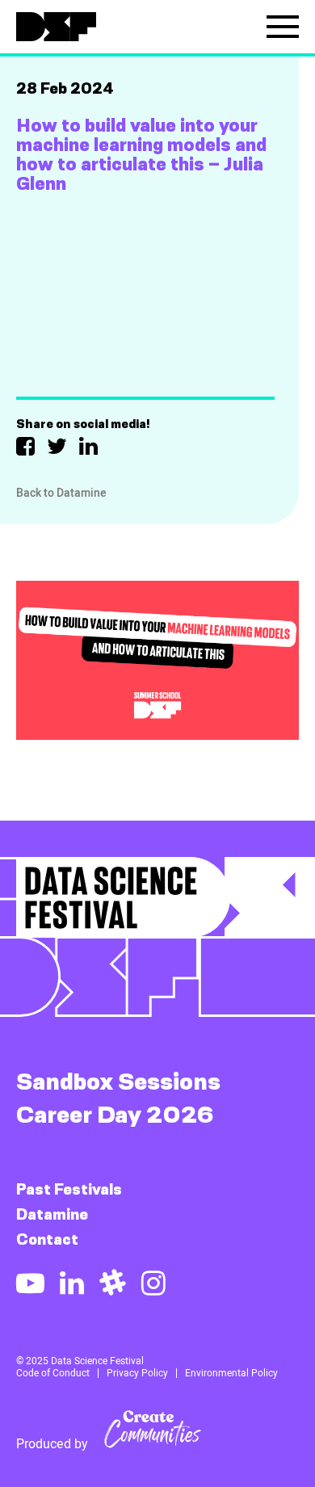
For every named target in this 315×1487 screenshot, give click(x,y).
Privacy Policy (137, 1373)
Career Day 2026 (115, 1114)
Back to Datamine (61, 492)
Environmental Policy (231, 1373)
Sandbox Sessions (118, 1081)
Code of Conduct (53, 1373)
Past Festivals (69, 1189)
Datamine (52, 1214)
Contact (47, 1239)
